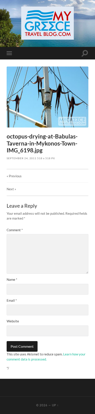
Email (12, 300)
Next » (11, 189)
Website (13, 321)
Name (12, 279)
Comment (15, 230)
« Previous (14, 176)
